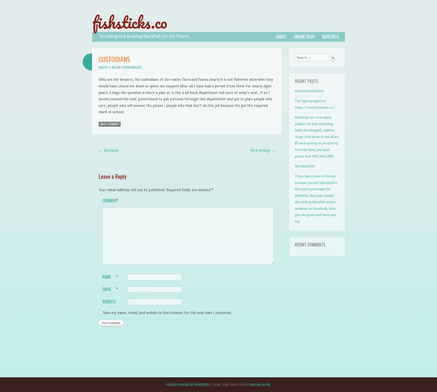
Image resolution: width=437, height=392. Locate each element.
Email (110, 289)
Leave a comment (109, 124)
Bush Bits (330, 37)
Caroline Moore (259, 384)
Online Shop (304, 37)
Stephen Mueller (131, 67)
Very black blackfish (309, 91)
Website (109, 302)
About (281, 37)
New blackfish (305, 166)
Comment (110, 201)
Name (110, 277)
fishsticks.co (129, 22)
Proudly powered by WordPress (188, 384)
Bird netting (263, 150)
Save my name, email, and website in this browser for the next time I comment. (167, 312)
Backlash (108, 150)
